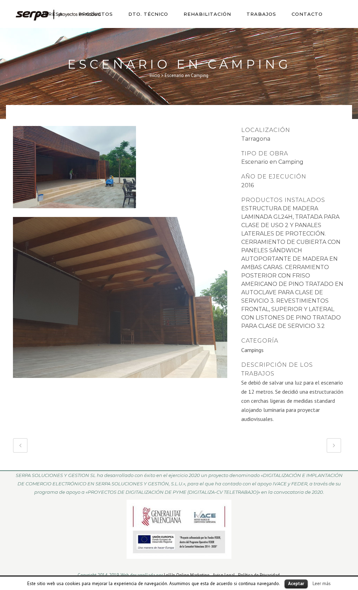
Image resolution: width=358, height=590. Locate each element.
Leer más (322, 583)
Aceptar (296, 584)
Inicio (155, 75)
